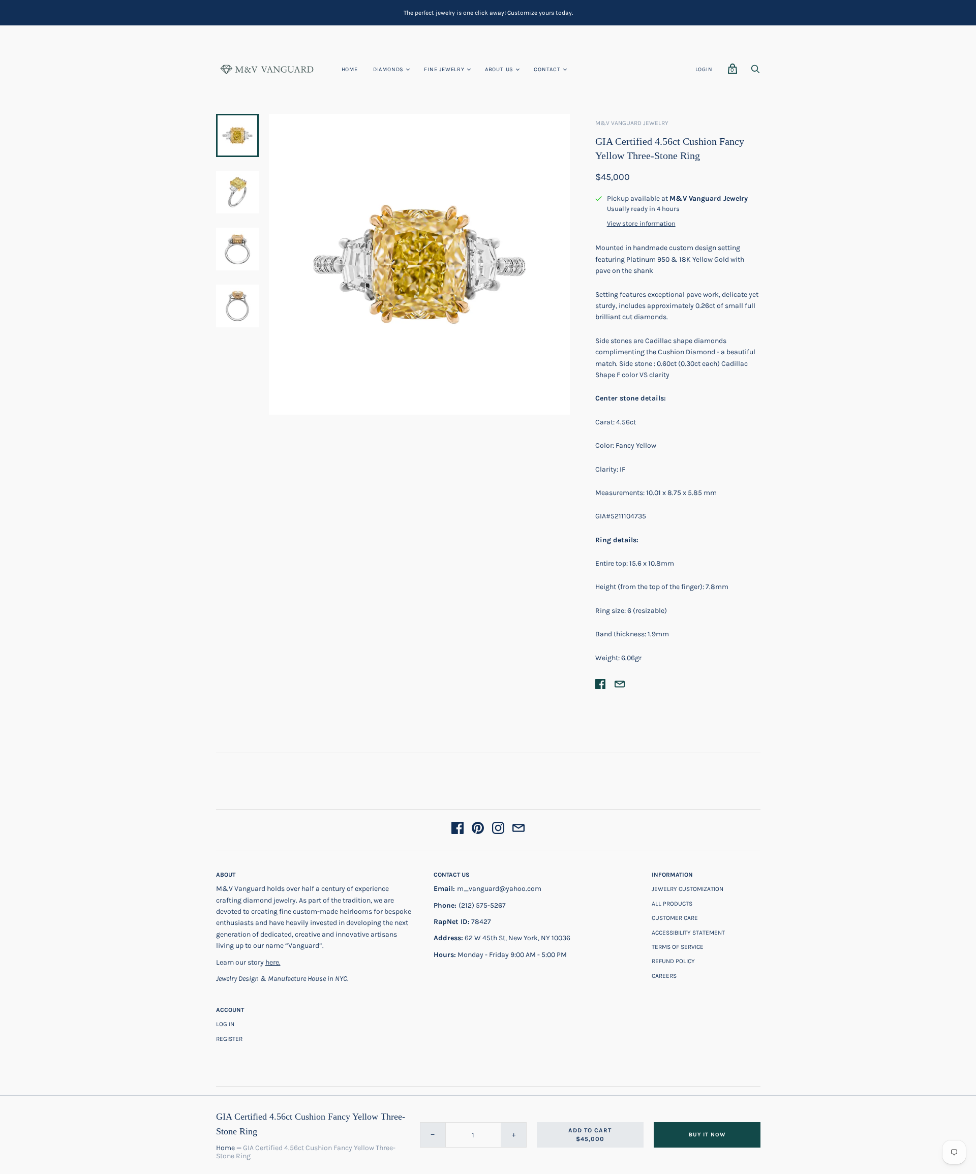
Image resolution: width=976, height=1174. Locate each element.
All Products (672, 903)
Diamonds (388, 69)
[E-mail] (518, 830)
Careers (664, 975)
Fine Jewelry (444, 69)
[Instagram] (498, 830)
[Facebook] (457, 830)
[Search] (755, 72)
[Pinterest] (478, 830)
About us (499, 69)
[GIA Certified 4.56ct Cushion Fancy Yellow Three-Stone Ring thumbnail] (237, 135)
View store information (641, 223)
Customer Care (675, 917)
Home (350, 69)
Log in (225, 1024)
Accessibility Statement (688, 932)
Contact (547, 69)
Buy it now (707, 1134)
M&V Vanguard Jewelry (631, 123)
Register (229, 1038)
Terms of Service (678, 946)
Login (704, 69)
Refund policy (673, 961)
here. (273, 962)
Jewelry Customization (687, 888)
